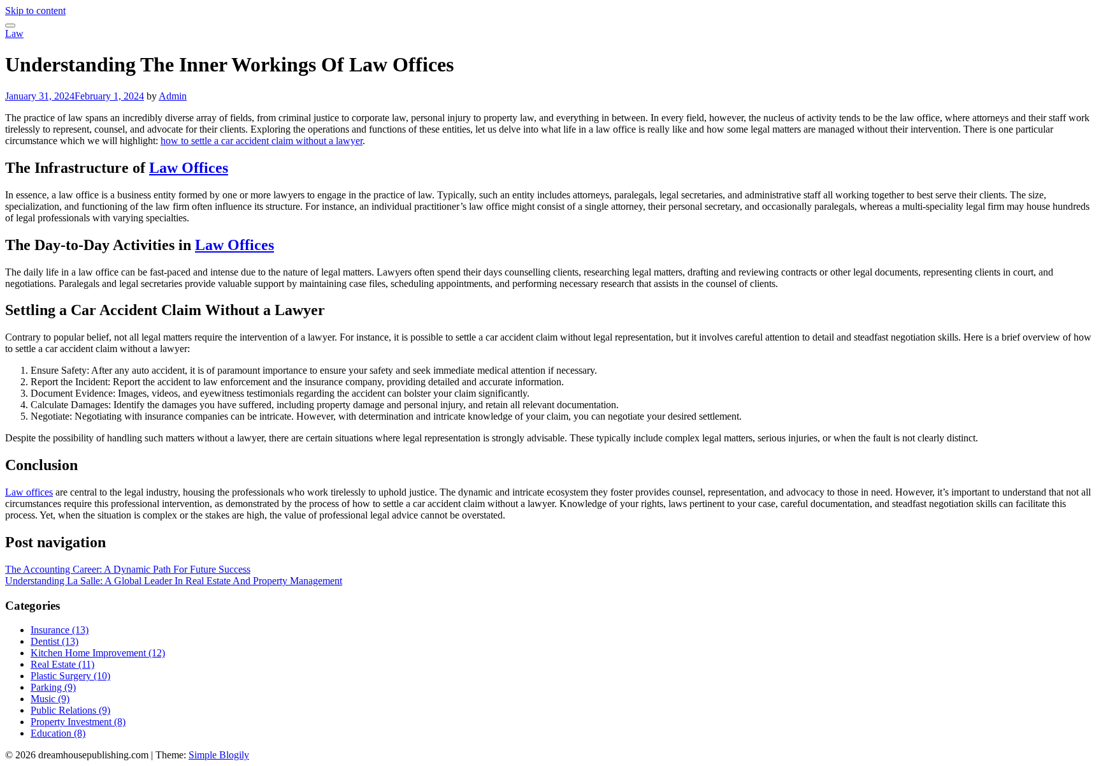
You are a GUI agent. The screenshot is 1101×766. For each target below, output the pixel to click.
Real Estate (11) (62, 664)
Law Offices (188, 167)
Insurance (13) (60, 629)
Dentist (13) (54, 641)
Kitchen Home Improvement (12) (98, 652)
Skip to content (35, 10)
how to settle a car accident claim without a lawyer (262, 140)
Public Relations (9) (70, 710)
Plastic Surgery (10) (70, 675)
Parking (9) (53, 687)
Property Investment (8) (78, 721)
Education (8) (58, 733)
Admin (173, 96)
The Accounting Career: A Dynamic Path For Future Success (127, 569)
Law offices (29, 492)
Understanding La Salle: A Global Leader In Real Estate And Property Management (173, 580)
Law (14, 33)
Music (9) (50, 698)
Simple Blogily (219, 754)
